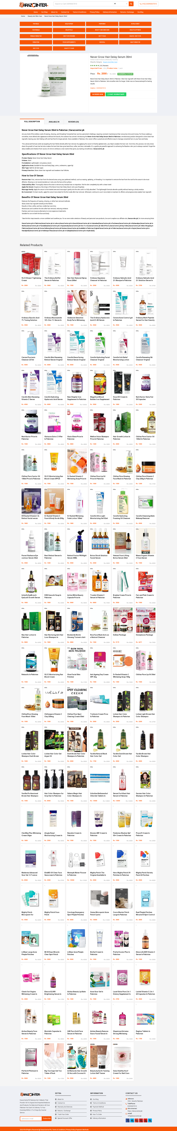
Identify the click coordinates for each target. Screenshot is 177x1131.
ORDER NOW (98, 94)
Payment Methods (82, 1130)
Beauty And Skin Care (110, 62)
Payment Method (98, 1107)
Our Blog (140, 12)
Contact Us (65, 12)
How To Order (97, 1114)
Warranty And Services (65, 1107)
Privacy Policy (94, 12)
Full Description (32, 122)
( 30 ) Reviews (103, 66)
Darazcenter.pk (98, 149)
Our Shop (44, 12)
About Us (54, 12)
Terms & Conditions (79, 12)
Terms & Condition (58, 1130)
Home (36, 12)
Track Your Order (63, 1114)
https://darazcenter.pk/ (135, 1111)
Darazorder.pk (133, 218)
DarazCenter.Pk (46, 1130)
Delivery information (110, 12)
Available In (54, 122)
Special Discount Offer (65, 1118)
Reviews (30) (73, 122)
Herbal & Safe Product (97, 59)
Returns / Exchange (127, 12)
